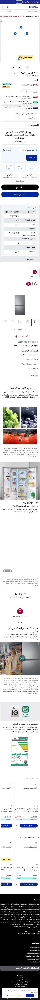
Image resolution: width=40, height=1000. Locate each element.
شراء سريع (20, 187)
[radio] (31, 166)
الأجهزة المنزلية (29, 16)
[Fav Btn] (36, 784)
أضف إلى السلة (20, 194)
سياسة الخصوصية (10, 996)
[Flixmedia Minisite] (20, 273)
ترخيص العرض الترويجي (20, 984)
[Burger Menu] (3, 7)
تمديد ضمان (32, 157)
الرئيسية (37, 16)
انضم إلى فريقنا (35, 962)
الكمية (35, 92)
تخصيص (20, 995)
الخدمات (20, 977)
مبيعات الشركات (20, 986)
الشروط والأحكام (20, 181)
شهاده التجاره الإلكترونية (32, 956)
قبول (30, 995)
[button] (15, 33)
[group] (34, 322)
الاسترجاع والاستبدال (33, 953)
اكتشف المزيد (24, 98)
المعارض (20, 979)
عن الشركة (20, 975)
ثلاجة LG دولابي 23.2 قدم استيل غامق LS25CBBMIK (26, 810)
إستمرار (19, 2)
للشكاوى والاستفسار (33, 959)
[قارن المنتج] (17, 825)
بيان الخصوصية (35, 950)
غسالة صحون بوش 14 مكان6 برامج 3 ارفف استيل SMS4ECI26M (27, 868)
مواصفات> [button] (34, 375)
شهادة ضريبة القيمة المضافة (20, 981)
